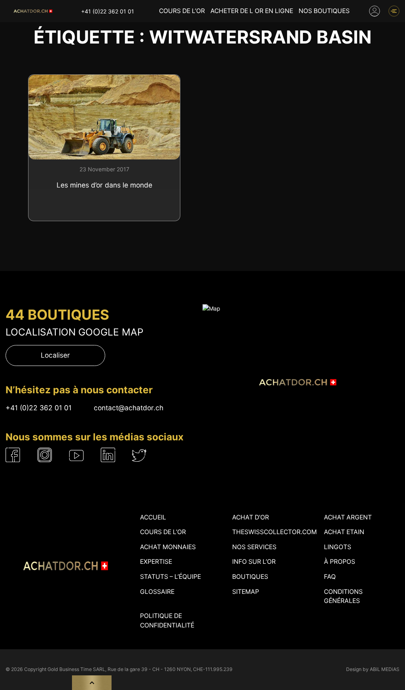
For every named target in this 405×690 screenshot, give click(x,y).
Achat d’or (250, 517)
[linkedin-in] (107, 455)
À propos (339, 561)
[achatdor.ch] (32, 11)
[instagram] (45, 455)
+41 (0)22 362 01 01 (107, 11)
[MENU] (393, 11)
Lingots (337, 547)
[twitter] (139, 455)
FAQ (330, 576)
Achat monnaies (168, 547)
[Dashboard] (374, 11)
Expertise (156, 561)
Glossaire (157, 591)
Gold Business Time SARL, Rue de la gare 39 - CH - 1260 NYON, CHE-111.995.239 (140, 669)
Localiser (55, 355)
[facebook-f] (13, 455)
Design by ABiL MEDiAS (372, 669)
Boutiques (250, 576)
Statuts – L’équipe (170, 576)
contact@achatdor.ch (128, 408)
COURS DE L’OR (182, 11)
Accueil (153, 517)
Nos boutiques (324, 11)
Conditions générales (343, 596)
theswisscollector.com (274, 532)
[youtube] (76, 454)
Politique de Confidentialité (167, 620)
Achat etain (344, 532)
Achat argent (348, 517)
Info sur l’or (254, 561)
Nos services (254, 547)
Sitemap (245, 591)
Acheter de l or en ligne (251, 11)
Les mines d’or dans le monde (104, 185)
